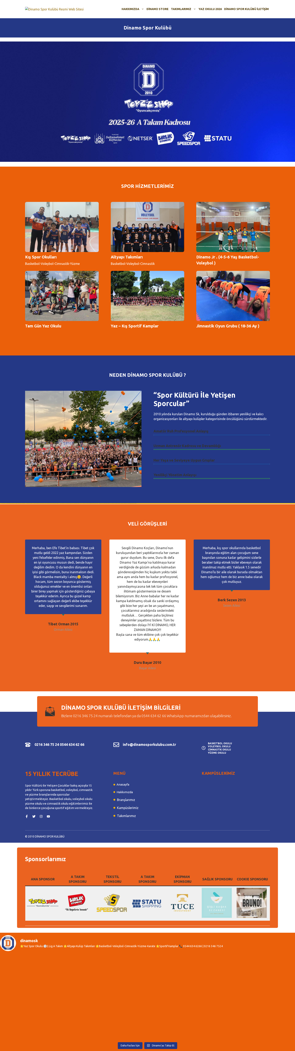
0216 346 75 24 (47, 744)
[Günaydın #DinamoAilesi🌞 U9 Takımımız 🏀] (185, 1018)
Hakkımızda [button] (130, 9)
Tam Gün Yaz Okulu (43, 326)
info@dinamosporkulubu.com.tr (149, 744)
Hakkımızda (125, 792)
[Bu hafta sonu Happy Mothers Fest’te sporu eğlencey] (36, 1018)
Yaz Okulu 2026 (210, 9)
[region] (147, 102)
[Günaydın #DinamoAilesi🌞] (36, 976)
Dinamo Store (157, 9)
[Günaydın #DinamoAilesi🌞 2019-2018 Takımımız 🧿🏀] (259, 976)
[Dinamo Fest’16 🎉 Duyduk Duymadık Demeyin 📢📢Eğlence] (259, 1018)
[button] (147, 102)
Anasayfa (123, 784)
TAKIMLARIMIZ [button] (181, 9)
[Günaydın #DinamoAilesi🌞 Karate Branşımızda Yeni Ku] (110, 1018)
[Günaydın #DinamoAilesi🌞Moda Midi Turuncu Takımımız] (185, 976)
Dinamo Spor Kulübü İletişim (246, 9)
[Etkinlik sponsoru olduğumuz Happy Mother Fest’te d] (110, 976)
